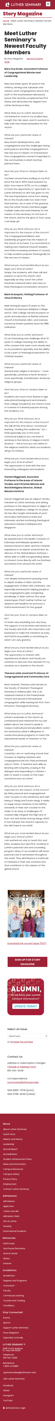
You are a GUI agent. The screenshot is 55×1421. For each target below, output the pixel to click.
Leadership (8, 1144)
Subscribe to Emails (13, 1337)
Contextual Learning (13, 1295)
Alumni (6, 1322)
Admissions (9, 1201)
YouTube (7, 1400)
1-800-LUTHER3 (10, 1366)
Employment (9, 1184)
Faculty (7, 1290)
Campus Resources (13, 1169)
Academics (9, 1275)
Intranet (7, 1263)
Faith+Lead (8, 1243)
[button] (48, 3)
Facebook (8, 1385)
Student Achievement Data (17, 1159)
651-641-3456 (10, 1357)
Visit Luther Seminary (14, 1378)
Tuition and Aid (10, 1211)
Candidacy (8, 1305)
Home (6, 20)
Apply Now (8, 1206)
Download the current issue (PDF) (26, 943)
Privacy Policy (10, 1179)
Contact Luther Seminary (16, 1189)
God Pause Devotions (14, 1248)
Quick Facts (9, 1134)
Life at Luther (10, 1221)
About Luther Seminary (15, 1129)
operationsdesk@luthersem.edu (19, 1372)
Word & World (10, 1253)
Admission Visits (11, 1216)
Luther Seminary (24, 4)
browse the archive (21, 1042)
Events (6, 1317)
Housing (7, 1226)
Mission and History (13, 1139)
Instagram (8, 1395)
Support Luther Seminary (16, 1327)
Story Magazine (11, 1332)
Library (6, 1258)
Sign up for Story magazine (27, 962)
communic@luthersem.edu (23, 1082)
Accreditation (10, 1154)
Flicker (6, 1390)
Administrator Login (16, 1407)
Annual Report (10, 1149)
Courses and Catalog (14, 1300)
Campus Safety (11, 1174)
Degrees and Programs (15, 1280)
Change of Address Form (21, 1066)
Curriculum (9, 1285)
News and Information (14, 1164)
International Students (14, 1231)
